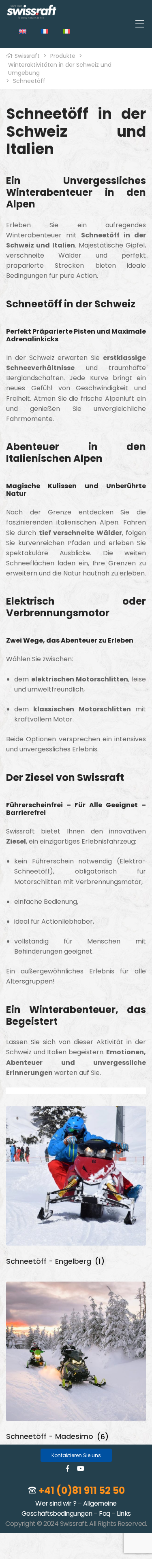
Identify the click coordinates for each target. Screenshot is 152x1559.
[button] (76, 1455)
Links (124, 1513)
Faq (104, 1513)
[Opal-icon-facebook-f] (67, 1468)
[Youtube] (80, 1468)
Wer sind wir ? (55, 1503)
